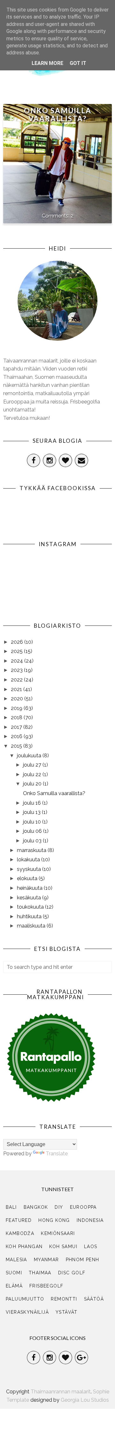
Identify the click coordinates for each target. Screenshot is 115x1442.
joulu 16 (32, 803)
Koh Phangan (24, 1246)
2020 (17, 699)
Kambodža (20, 1233)
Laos (90, 1246)
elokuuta (28, 878)
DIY (59, 1207)
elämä (14, 1285)
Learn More (47, 63)
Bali (11, 1207)
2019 (17, 708)
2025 (17, 651)
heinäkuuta (30, 888)
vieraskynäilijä (27, 1312)
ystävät (67, 1312)
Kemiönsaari (58, 1233)
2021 (17, 689)
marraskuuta (32, 850)
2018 (17, 717)
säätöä (94, 1299)
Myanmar (46, 1259)
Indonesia (90, 1220)
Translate (57, 1154)
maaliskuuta (32, 926)
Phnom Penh (82, 1259)
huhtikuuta (30, 916)
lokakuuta (29, 859)
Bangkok (36, 1207)
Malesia (16, 1259)
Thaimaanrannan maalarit (61, 1392)
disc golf (72, 1272)
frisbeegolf (46, 1285)
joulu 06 (33, 831)
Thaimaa (40, 1272)
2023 (17, 670)
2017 (17, 727)
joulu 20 (33, 784)
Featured (19, 1220)
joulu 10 (32, 822)
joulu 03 (33, 841)
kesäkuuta (29, 898)
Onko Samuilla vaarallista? (57, 114)
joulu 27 (32, 765)
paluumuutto (25, 1299)
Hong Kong (54, 1220)
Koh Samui (63, 1246)
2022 (17, 680)
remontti (64, 1299)
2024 (17, 661)
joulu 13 (32, 812)
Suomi (14, 1272)
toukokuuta (31, 907)
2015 (17, 746)
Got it (78, 63)
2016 (17, 736)
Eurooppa (83, 1207)
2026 (17, 642)
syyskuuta (29, 869)
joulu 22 (32, 774)
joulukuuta (29, 756)
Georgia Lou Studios (85, 1400)
